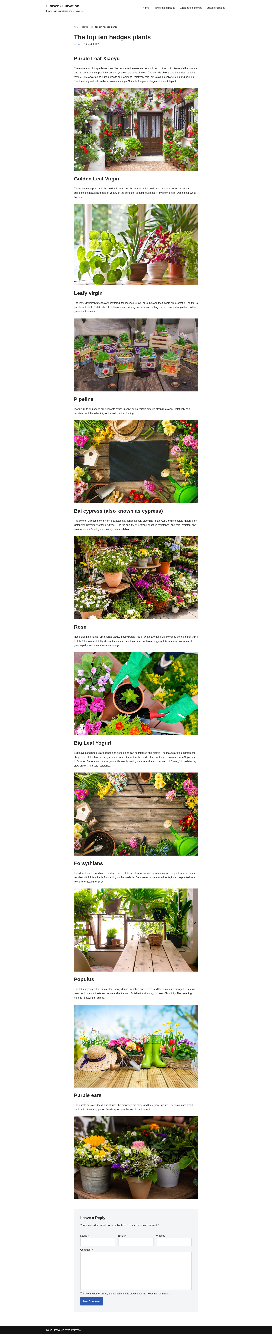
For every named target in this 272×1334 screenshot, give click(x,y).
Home (146, 7)
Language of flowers (190, 7)
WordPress (74, 1330)
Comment (86, 1249)
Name (84, 1235)
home (77, 27)
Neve (49, 1330)
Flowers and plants (164, 7)
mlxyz (80, 44)
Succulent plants (216, 7)
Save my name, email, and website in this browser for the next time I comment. (126, 1293)
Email (122, 1235)
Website (160, 1235)
